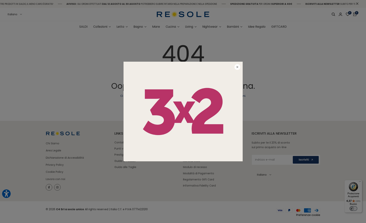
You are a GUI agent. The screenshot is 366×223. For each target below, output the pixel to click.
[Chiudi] (237, 67)
